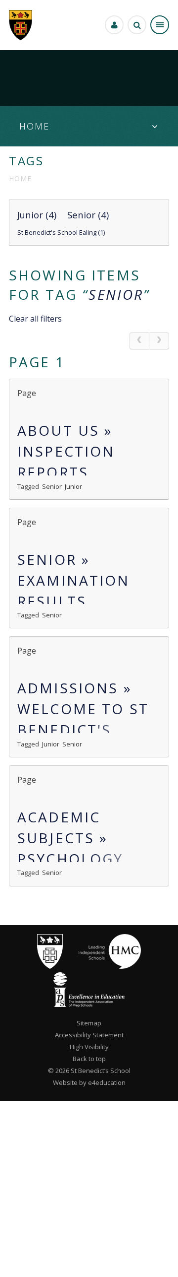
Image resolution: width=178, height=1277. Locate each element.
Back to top (89, 1058)
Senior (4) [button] (88, 214)
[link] (139, 341)
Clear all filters (35, 318)
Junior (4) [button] (36, 214)
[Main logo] (50, 966)
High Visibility (89, 1046)
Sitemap (89, 1022)
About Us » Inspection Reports (66, 451)
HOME (20, 178)
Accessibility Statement (89, 1034)
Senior (116, 294)
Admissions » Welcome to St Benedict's (83, 708)
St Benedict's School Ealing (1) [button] (61, 232)
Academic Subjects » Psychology (70, 837)
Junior (73, 486)
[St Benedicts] (20, 25)
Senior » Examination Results (73, 580)
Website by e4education (89, 1082)
